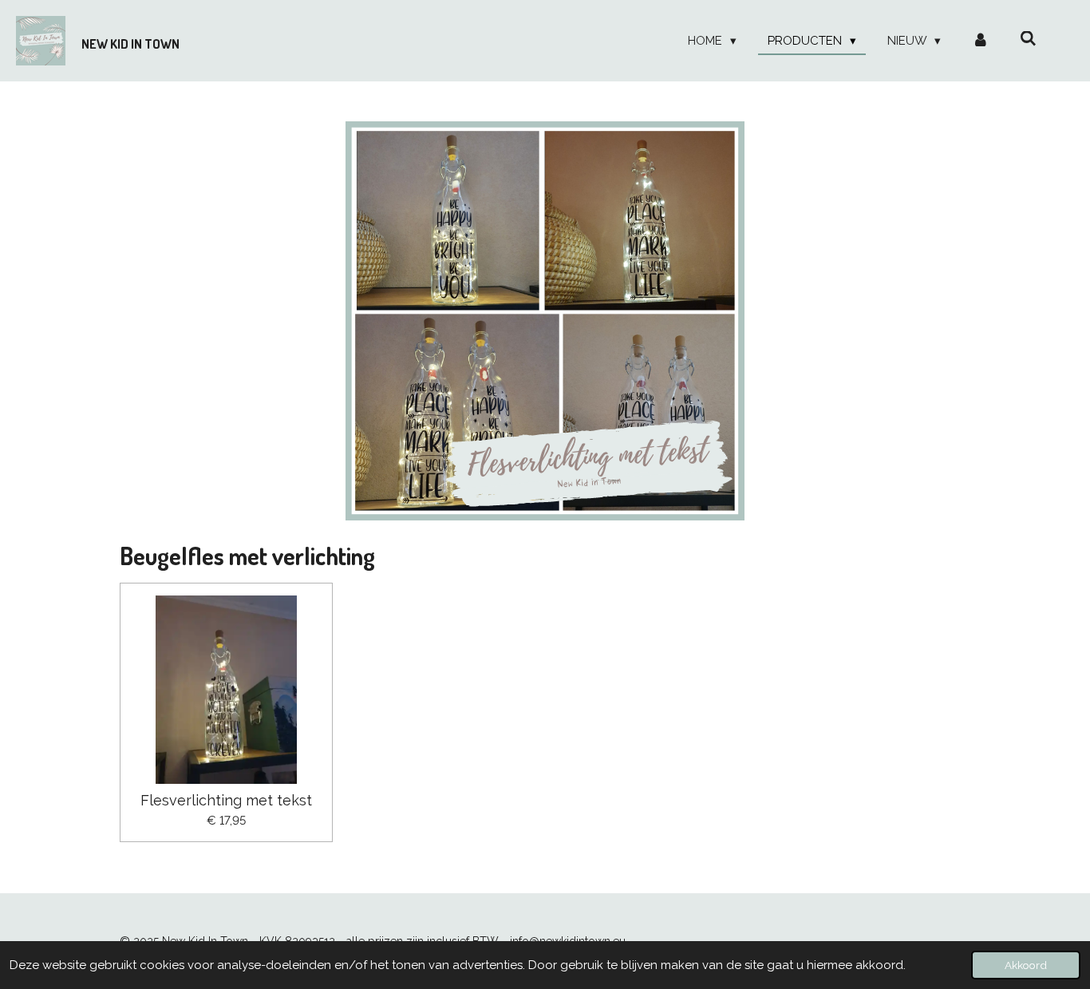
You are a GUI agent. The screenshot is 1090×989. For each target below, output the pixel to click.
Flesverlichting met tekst (226, 800)
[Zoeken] (1028, 39)
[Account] (980, 41)
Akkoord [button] (1026, 965)
